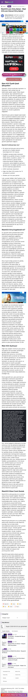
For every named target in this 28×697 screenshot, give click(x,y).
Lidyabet (17, 678)
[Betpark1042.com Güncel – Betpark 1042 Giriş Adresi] (14, 643)
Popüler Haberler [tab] (6, 631)
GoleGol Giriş (17, 674)
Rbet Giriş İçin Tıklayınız (13, 79)
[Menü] (2, 2)
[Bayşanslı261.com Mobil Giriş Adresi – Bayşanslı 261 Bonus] (14, 650)
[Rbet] (14, 63)
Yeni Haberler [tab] (15, 631)
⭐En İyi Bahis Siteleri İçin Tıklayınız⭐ (14, 695)
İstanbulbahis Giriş (6, 671)
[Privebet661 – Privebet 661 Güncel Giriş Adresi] (14, 636)
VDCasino (5, 681)
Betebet (4, 678)
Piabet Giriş (5, 674)
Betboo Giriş (17, 671)
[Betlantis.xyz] (9, 2)
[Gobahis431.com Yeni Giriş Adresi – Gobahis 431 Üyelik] (14, 658)
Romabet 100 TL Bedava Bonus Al (13, 75)
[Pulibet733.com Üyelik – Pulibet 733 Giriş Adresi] (14, 665)
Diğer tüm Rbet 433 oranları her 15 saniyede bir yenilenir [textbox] (13, 172)
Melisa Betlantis (9, 15)
